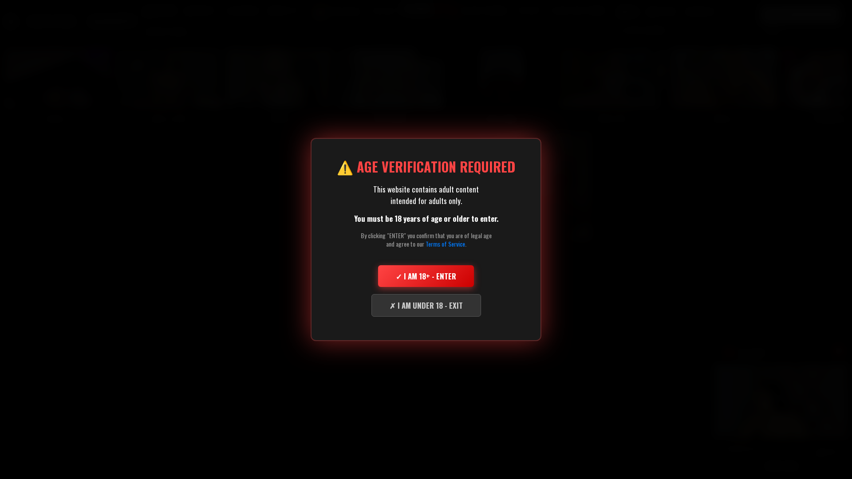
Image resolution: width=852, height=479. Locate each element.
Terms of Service (445, 243)
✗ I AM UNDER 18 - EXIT (426, 305)
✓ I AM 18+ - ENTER (426, 276)
